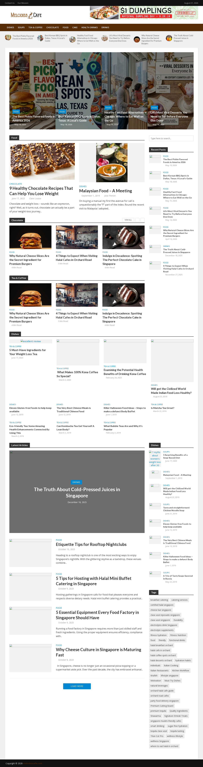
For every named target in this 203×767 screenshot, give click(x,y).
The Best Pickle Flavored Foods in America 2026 (23, 37)
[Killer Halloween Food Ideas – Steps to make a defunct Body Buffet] (155, 555)
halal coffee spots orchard (163, 655)
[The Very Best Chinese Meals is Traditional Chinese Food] (155, 539)
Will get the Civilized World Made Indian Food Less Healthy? (171, 390)
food (153, 640)
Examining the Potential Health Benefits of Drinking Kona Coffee (125, 372)
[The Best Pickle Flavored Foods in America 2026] (8, 37)
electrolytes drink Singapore (164, 625)
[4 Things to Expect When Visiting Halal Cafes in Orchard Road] (77, 237)
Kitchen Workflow (180, 670)
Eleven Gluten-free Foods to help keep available (30, 409)
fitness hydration (159, 635)
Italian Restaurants (160, 670)
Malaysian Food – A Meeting (105, 190)
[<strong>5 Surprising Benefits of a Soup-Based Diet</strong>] (155, 458)
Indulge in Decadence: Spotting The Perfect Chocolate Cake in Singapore (122, 259)
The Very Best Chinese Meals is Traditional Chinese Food (74, 409)
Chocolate (52, 27)
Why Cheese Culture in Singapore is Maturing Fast (98, 652)
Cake (75, 27)
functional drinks (177, 640)
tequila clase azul (159, 731)
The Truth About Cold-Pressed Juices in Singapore (184, 38)
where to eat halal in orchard (164, 746)
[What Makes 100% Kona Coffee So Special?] (78, 352)
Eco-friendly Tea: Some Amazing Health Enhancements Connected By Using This (29, 429)
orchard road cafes (160, 695)
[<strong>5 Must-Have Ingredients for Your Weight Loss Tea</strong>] (31, 341)
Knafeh (154, 675)
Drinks (105, 27)
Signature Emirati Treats (176, 715)
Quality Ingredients (179, 710)
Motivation (156, 680)
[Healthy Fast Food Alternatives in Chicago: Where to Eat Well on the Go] (72, 39)
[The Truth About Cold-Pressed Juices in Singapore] (169, 38)
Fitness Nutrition (178, 635)
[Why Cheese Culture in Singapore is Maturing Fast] (30, 657)
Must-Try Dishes (172, 680)
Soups (21, 27)
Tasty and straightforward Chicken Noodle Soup (176, 509)
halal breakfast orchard (162, 645)
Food (66, 27)
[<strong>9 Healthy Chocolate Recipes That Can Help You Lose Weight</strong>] (42, 161)
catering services (179, 599)
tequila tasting (177, 731)
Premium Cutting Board (162, 705)
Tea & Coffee (35, 27)
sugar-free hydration (177, 726)
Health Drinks (89, 27)
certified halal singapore (162, 604)
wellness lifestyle (175, 736)
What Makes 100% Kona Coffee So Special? (77, 374)
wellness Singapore (160, 741)
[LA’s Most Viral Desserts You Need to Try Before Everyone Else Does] (105, 38)
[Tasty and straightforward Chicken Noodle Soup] (155, 506)
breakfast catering (159, 599)
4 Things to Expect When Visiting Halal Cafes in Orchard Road (76, 257)
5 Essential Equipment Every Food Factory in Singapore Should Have (97, 615)
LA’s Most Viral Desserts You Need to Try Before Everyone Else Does (119, 38)
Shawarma (156, 715)
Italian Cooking (171, 665)
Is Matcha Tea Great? (162, 407)
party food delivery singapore (165, 700)
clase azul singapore (160, 620)
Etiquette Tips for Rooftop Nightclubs (91, 544)
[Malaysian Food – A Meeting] (112, 162)
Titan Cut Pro (157, 736)
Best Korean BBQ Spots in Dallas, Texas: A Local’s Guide (56, 38)
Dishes (10, 27)
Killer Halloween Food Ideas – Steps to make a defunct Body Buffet (125, 409)
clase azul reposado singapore (165, 615)
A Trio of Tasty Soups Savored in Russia (178, 577)
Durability (178, 620)
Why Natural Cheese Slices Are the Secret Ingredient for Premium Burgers (151, 39)
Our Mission (23, 3)
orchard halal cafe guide (162, 690)
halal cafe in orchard (160, 650)
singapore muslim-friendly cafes (166, 721)
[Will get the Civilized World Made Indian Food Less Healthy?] (172, 360)
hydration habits (183, 660)
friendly (162, 640)
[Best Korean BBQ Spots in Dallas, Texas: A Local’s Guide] (40, 38)
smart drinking (157, 726)
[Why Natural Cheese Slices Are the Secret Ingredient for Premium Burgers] (137, 39)
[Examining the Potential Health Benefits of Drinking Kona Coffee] (125, 351)
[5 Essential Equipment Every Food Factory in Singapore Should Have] (30, 620)
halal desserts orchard (161, 660)
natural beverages (159, 685)
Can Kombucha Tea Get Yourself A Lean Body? (75, 428)
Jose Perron (110, 195)
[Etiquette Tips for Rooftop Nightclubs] (30, 552)
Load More (77, 686)
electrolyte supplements (162, 630)
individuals (155, 665)
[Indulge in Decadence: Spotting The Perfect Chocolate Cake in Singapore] (124, 237)
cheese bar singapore (161, 610)
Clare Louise (35, 198)
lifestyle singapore (169, 675)
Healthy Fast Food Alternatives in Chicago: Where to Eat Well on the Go (88, 39)
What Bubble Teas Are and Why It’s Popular (123, 428)
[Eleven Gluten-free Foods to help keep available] (155, 522)
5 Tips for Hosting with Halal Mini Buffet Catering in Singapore (93, 581)
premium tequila (158, 710)
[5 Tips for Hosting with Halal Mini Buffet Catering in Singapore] (30, 586)
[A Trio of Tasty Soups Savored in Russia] (155, 573)
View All (128, 220)
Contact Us (10, 3)
